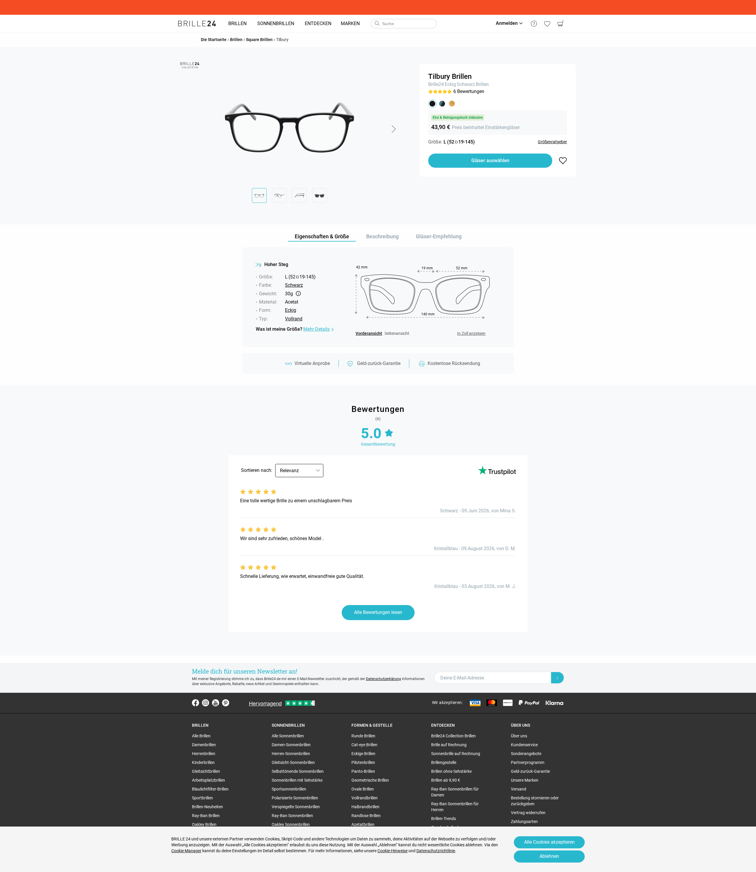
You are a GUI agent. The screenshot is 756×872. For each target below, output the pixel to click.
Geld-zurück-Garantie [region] (530, 771)
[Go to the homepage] (197, 24)
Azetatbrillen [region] (362, 824)
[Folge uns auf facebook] (195, 702)
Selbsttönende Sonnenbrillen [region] (298, 771)
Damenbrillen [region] (204, 744)
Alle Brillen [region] (201, 736)
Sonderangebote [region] (526, 753)
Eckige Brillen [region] (363, 753)
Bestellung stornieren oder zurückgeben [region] (535, 801)
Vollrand (293, 319)
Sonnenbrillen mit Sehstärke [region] (297, 780)
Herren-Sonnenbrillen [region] (291, 753)
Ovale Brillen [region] (362, 789)
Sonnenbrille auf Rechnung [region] (455, 753)
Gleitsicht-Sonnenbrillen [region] (293, 762)
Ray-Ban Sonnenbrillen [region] (292, 815)
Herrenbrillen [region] (203, 753)
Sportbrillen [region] (202, 798)
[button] (393, 129)
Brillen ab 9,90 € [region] (445, 780)
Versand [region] (518, 789)
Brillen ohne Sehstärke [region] (451, 771)
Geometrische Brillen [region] (370, 780)
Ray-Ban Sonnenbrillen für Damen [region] (455, 792)
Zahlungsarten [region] (524, 821)
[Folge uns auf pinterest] (225, 702)
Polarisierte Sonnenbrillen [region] (295, 798)
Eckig (450, 84)
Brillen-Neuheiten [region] (207, 806)
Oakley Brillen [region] (204, 824)
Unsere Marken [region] (524, 780)
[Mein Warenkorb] (560, 23)
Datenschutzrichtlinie (435, 850)
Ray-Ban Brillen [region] (206, 815)
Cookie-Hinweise (392, 850)
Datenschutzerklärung (383, 679)
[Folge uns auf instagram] (205, 702)
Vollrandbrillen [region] (364, 798)
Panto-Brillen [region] (363, 771)
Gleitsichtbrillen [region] (206, 771)
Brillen (482, 84)
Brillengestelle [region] (443, 762)
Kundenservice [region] (524, 744)
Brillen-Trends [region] (443, 818)
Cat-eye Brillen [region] (364, 744)
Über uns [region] (519, 736)
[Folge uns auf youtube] (215, 702)
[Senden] (376, 23)
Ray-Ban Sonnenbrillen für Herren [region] (455, 806)
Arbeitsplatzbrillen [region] (208, 780)
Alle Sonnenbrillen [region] (288, 736)
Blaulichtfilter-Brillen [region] (210, 789)
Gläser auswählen (490, 160)
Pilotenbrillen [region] (363, 762)
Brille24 (436, 84)
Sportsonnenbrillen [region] (289, 789)
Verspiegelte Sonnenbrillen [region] (296, 806)
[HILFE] (533, 23)
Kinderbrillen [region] (203, 762)
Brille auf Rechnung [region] (449, 744)
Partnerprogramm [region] (527, 762)
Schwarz (466, 84)
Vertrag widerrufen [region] (528, 812)
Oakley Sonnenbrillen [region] (291, 824)
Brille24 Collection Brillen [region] (453, 736)
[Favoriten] (547, 23)
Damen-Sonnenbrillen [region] (291, 744)
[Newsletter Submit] (557, 678)
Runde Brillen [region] (363, 736)
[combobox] (404, 23)
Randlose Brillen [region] (366, 815)
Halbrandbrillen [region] (365, 806)
